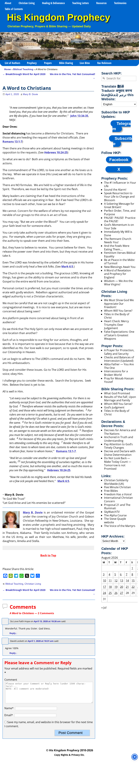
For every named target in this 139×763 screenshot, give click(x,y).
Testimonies (120, 3)
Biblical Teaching (23, 69)
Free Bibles (111, 491)
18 (110, 587)
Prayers (48, 63)
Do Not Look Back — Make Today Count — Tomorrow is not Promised (117, 463)
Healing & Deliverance (53, 3)
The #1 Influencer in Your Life (120, 184)
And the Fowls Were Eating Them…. (116, 247)
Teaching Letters (80, 3)
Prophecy (32, 63)
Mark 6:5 (67, 266)
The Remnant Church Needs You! (117, 240)
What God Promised (117, 393)
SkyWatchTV (112, 512)
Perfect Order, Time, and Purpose (119, 212)
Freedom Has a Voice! (118, 494)
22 (133, 587)
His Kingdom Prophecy (58, 17)
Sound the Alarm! (115, 189)
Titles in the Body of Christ (116, 316)
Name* (9, 708)
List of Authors (12, 63)
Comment (10, 680)
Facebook (118, 159)
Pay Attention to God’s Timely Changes (118, 446)
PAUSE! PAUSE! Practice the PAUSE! (119, 219)
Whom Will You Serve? (118, 310)
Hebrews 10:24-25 (55, 152)
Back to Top (48, 555)
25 (110, 593)
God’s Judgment (114, 407)
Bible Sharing (66, 63)
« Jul (103, 607)
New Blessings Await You (119, 267)
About (8, 3)
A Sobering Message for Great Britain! (119, 205)
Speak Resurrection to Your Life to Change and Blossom (119, 196)
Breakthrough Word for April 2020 (24, 74)
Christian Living (27, 3)
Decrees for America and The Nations (120, 432)
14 (127, 580)
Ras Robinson (104, 63)
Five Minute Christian (117, 487)
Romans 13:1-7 (12, 141)
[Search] (103, 78)
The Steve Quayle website (115, 520)
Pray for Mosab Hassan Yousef (119, 380)
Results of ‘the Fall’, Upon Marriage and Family (120, 398)
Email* (8, 715)
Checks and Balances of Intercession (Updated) (119, 359)
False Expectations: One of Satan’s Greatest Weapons (119, 335)
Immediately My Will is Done (118, 233)
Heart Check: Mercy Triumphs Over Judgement (116, 324)
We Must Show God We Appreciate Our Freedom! (119, 303)
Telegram (121, 126)
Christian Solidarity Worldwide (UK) (116, 482)
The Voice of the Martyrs (119, 526)
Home (7, 69)
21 (127, 587)
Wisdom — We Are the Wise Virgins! (118, 282)
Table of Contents (14, 9)
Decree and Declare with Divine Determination (119, 453)
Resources (101, 3)
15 (133, 580)
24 (104, 593)
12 (115, 580)
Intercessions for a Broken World (116, 373)
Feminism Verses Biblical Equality (119, 254)
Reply (13, 633)
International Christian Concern (118, 499)
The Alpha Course (115, 515)
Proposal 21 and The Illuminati (117, 506)
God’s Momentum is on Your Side (119, 226)
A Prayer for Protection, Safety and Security (119, 352)
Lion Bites (85, 63)
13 (121, 580)
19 (115, 587)
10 (104, 580)
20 (121, 587)
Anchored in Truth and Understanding (118, 439)
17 (104, 587)
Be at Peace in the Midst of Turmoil (119, 261)
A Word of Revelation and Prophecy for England (117, 274)
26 (115, 593)
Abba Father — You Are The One (119, 366)
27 (121, 593)
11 (110, 580)
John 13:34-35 (79, 116)
